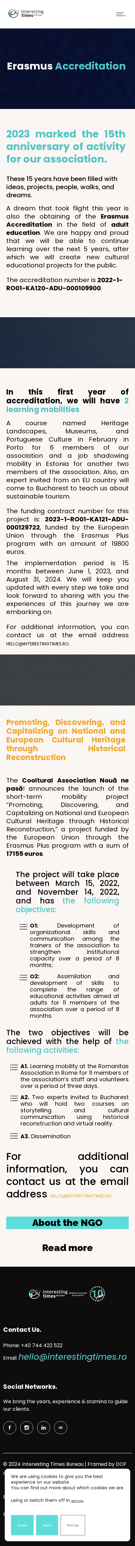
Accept (22, 1525)
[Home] (25, 17)
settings (77, 1501)
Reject (47, 1525)
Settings (73, 1525)
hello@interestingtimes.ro (37, 644)
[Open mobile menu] (122, 14)
